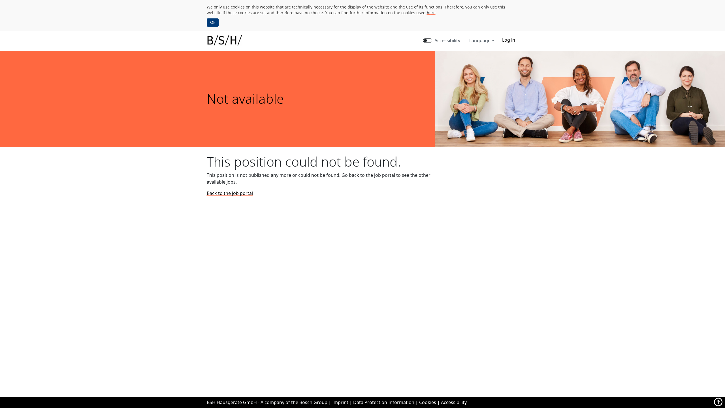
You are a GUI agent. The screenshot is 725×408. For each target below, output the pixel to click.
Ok (212, 22)
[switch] (427, 40)
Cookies (427, 402)
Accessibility (447, 40)
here (431, 12)
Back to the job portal (230, 193)
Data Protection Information (383, 402)
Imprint (340, 402)
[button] (509, 40)
